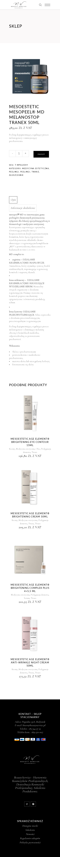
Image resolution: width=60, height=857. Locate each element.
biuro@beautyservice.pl (33, 725)
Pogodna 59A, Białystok (33, 721)
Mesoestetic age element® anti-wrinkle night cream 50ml (30, 662)
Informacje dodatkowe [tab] (23, 208)
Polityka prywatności (30, 842)
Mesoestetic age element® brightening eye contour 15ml (30, 442)
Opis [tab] (13, 199)
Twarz (35, 172)
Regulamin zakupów (30, 838)
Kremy (12, 448)
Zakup (41, 154)
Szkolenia (30, 829)
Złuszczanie (16, 175)
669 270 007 (37, 732)
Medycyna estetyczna (35, 168)
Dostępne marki (30, 825)
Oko (38, 448)
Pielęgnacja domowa (40, 594)
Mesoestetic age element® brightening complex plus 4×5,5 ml (30, 588)
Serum (27, 598)
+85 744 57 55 (34, 728)
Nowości (30, 834)
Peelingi (14, 172)
